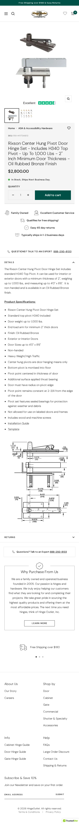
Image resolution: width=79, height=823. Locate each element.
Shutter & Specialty (55, 718)
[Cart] (73, 13)
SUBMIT (60, 794)
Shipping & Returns (55, 765)
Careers (9, 698)
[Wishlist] (65, 14)
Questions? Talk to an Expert (41, 251)
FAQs (46, 745)
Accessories (50, 725)
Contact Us (50, 759)
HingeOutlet (33, 808)
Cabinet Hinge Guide (17, 745)
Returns (9, 537)
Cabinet (48, 698)
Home (11, 128)
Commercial (50, 711)
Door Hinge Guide (15, 752)
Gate (46, 705)
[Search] (13, 13)
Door (46, 691)
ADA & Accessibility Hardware (35, 128)
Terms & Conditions (29, 812)
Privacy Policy (53, 812)
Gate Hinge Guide (15, 759)
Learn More (39, 623)
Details (9, 262)
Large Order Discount (56, 752)
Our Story (10, 691)
